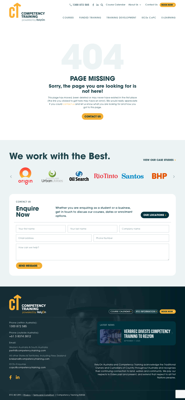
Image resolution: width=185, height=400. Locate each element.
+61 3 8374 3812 (20, 336)
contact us (69, 104)
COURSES (68, 18)
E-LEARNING (169, 18)
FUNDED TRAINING (90, 18)
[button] (11, 176)
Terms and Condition (43, 395)
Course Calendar (115, 5)
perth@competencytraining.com (27, 351)
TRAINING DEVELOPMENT (121, 18)
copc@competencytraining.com (27, 368)
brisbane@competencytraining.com (29, 359)
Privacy (27, 395)
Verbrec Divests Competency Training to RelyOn (147, 334)
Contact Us (151, 5)
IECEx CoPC (149, 18)
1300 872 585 (18, 326)
